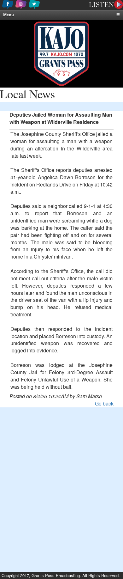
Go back (104, 403)
